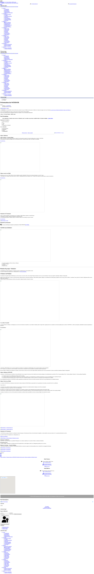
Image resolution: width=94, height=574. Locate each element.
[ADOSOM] (9, 6)
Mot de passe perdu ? (5, 527)
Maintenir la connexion (5, 515)
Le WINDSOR (8, 105)
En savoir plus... (2, 140)
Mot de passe (12, 514)
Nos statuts (47, 506)
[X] (0, 454)
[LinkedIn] (0, 455)
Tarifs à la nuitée (30, 132)
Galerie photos (50, 118)
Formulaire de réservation (47, 464)
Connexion (2, 525)
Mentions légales (47, 507)
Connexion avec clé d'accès (5, 524)
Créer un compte (4, 528)
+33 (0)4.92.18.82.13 (34, 3)
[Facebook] (1, 4)
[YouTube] (0, 4)
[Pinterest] (0, 456)
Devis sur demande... (23, 271)
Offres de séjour (24, 132)
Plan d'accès (47, 466)
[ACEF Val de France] (47, 501)
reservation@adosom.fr (72, 3)
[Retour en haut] (1, 1)
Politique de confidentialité (47, 508)
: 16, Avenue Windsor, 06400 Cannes (9, 2)
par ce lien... (27, 224)
